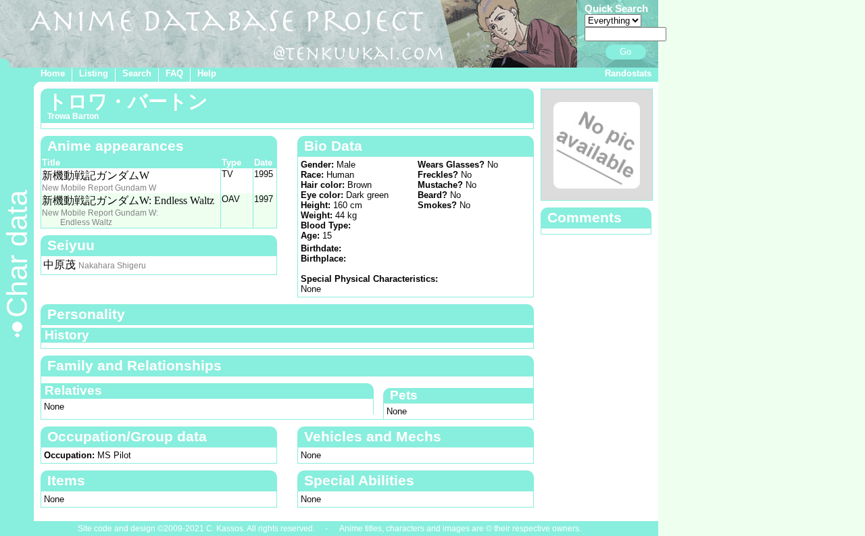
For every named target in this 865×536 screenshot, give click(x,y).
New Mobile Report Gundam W (99, 188)
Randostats (628, 73)
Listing (93, 73)
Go (625, 52)
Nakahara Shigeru (112, 265)
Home (53, 73)
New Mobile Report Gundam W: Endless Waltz (100, 217)
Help (206, 73)
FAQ (174, 73)
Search (136, 73)
